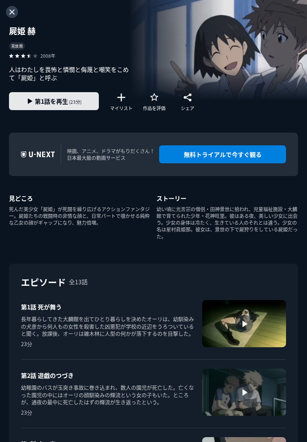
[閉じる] (12, 12)
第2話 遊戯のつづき (47, 375)
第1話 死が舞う (41, 306)
